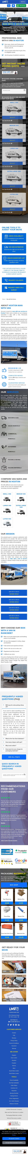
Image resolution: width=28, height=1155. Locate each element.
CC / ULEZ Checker (14, 1101)
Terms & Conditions (14, 1043)
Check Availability (14, 1080)
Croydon (14, 1063)
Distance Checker (14, 1103)
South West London (14, 1070)
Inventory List (14, 1088)
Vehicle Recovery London (14, 1118)
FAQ (14, 1035)
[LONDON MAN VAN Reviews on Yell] (7, 862)
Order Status (14, 1085)
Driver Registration (14, 1098)
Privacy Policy (14, 1040)
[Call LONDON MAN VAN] (13, 5)
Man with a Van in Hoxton (18, 558)
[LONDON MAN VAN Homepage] (5, 2)
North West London (14, 1073)
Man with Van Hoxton (11, 299)
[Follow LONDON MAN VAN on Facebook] (8, 1025)
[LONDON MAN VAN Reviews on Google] (21, 862)
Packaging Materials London (14, 1115)
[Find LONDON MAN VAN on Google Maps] (13, 1025)
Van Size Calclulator (14, 1082)
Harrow (14, 1065)
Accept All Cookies (14, 1138)
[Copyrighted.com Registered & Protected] (14, 1124)
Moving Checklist (14, 1093)
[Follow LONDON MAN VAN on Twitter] (11, 1025)
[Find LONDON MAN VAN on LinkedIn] (19, 1025)
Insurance (14, 1045)
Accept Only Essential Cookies (14, 1142)
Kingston (14, 1055)
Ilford (14, 1068)
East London (14, 1057)
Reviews (14, 1038)
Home (3, 299)
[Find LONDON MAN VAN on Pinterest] (16, 1025)
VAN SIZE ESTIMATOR (14, 249)
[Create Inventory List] (14, 981)
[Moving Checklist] (14, 967)
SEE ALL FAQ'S (14, 757)
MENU (23, 2)
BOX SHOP (14, 885)
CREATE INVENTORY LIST (14, 260)
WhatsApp (22, 5)
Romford (14, 1060)
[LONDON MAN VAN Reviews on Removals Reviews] (7, 852)
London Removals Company (14, 1109)
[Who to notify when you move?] (14, 995)
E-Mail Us (15, 1020)
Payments (14, 1090)
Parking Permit (14, 1095)
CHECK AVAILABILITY (14, 238)
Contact (14, 1032)
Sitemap (14, 1048)
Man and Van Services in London (14, 1112)
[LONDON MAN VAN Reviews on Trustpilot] (21, 852)
